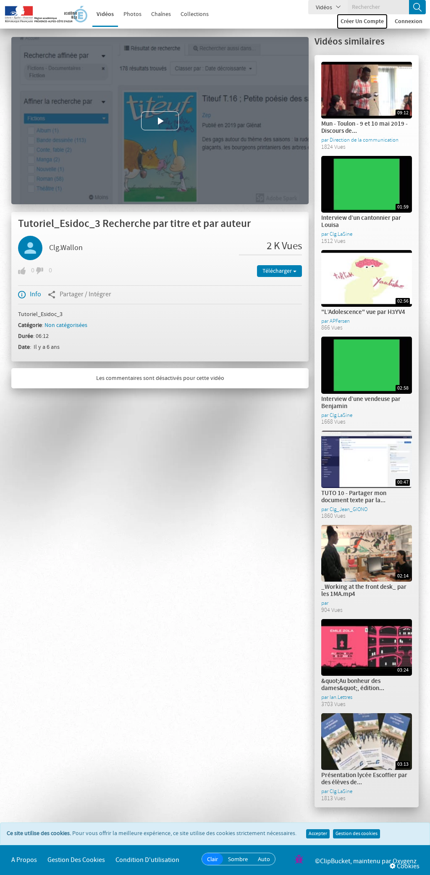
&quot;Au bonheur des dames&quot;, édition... (352, 685)
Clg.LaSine (341, 234)
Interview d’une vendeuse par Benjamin (361, 403)
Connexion (408, 21)
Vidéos (105, 14)
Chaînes (161, 14)
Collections (195, 14)
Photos (132, 14)
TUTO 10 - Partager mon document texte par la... (353, 497)
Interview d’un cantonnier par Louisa (361, 221)
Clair (212, 859)
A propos (24, 860)
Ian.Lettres (341, 697)
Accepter (318, 833)
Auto (264, 859)
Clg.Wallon (66, 248)
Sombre (238, 859)
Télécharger (277, 271)
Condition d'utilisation (147, 860)
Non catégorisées (66, 325)
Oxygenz (405, 861)
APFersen (340, 321)
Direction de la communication (364, 140)
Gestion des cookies (357, 833)
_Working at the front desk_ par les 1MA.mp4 (363, 590)
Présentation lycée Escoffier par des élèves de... (364, 779)
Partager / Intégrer (85, 294)
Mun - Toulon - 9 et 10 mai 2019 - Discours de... (364, 127)
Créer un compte (362, 21)
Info (35, 294)
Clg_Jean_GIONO (348, 509)
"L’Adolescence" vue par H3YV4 (363, 312)
